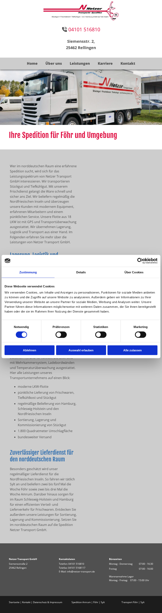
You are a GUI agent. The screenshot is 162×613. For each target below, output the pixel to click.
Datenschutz (40, 602)
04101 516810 (76, 563)
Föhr (95, 602)
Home (32, 63)
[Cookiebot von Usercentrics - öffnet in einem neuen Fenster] (140, 261)
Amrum (86, 602)
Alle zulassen (132, 350)
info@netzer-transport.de (81, 571)
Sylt (103, 602)
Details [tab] (81, 272)
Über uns (53, 63)
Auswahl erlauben (81, 350)
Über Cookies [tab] (133, 272)
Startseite (14, 602)
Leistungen (80, 63)
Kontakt (128, 63)
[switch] (61, 334)
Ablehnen (29, 350)
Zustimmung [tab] (28, 272)
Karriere (105, 63)
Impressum (55, 602)
